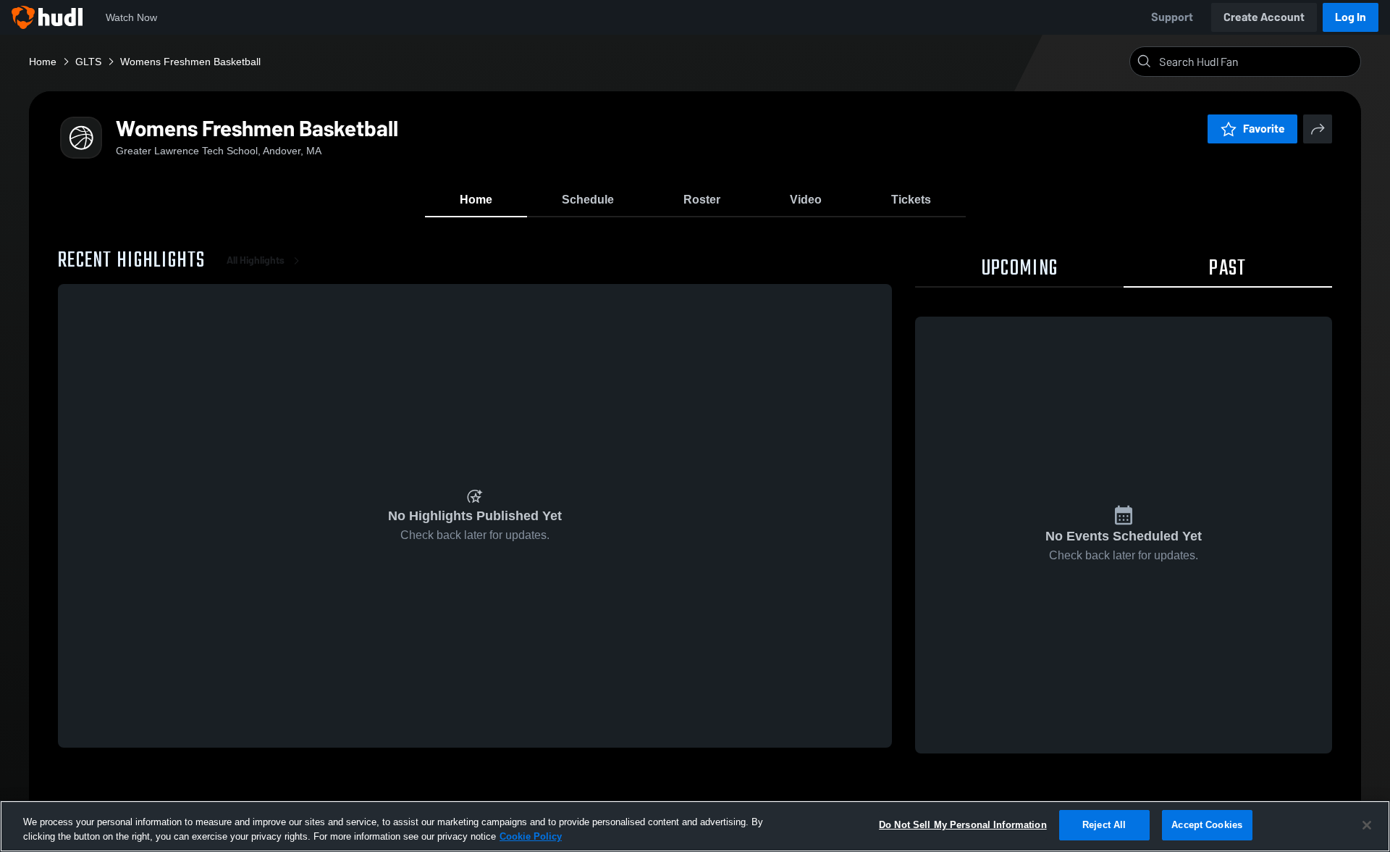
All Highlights (256, 260)
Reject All (1104, 824)
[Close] (1367, 825)
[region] (695, 826)
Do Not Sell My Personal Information (963, 824)
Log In (1350, 17)
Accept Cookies (1206, 824)
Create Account (1264, 17)
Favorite (1264, 128)
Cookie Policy (531, 836)
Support (1172, 17)
